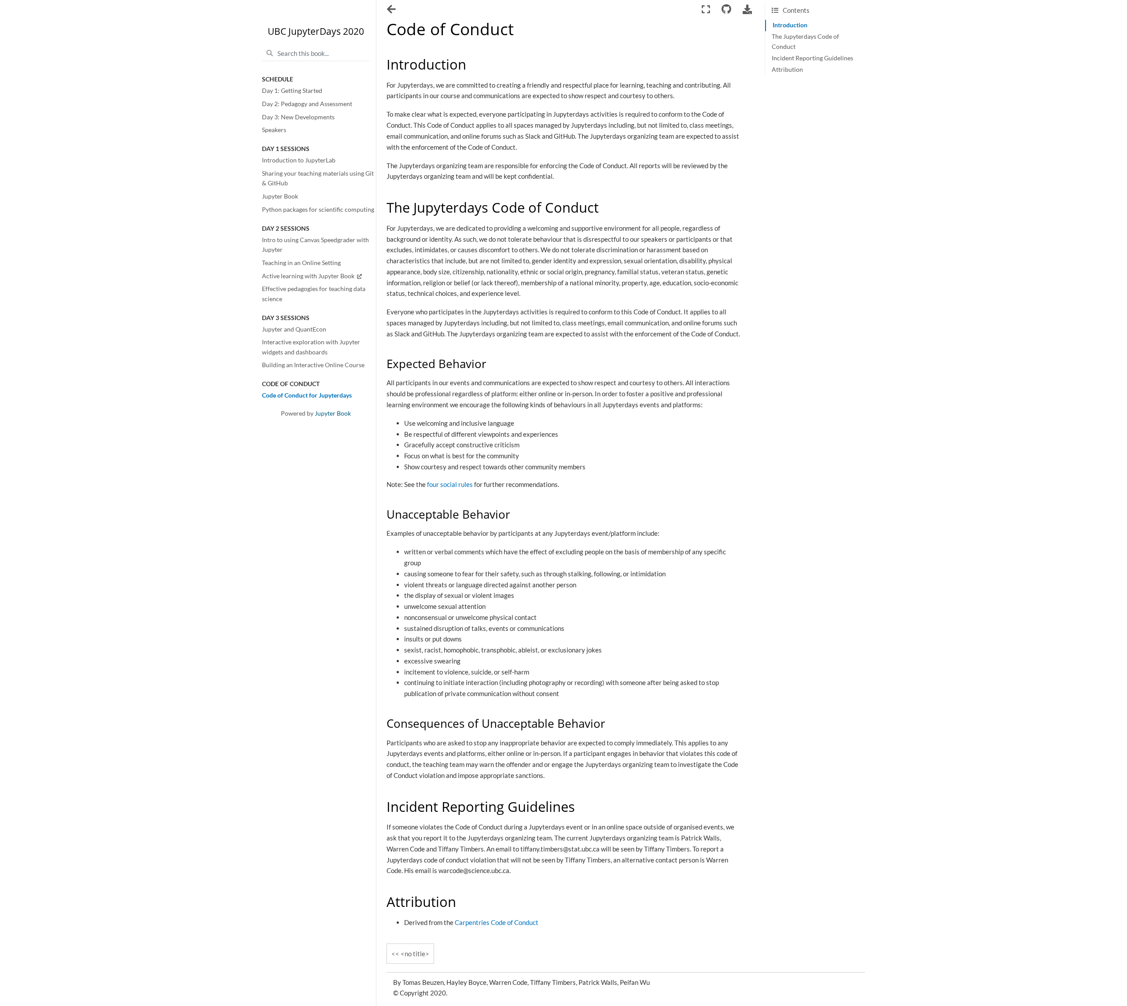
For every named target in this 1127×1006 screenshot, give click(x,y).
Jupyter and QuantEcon (294, 329)
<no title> (415, 954)
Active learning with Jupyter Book (309, 276)
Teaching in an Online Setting (301, 262)
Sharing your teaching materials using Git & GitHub (318, 178)
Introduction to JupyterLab (298, 160)
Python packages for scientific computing (318, 209)
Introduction (790, 25)
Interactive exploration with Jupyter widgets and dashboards (311, 347)
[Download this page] (747, 9)
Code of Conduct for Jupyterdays (307, 395)
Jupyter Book (280, 196)
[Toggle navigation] (392, 10)
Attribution (787, 69)
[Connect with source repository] (726, 9)
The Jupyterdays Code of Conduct (805, 41)
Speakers (274, 129)
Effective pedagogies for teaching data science (313, 293)
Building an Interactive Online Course (313, 364)
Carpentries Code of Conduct (496, 922)
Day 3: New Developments (298, 117)
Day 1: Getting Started (292, 90)
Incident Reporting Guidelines (812, 58)
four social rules (450, 484)
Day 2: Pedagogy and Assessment (307, 103)
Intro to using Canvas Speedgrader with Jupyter (315, 244)
